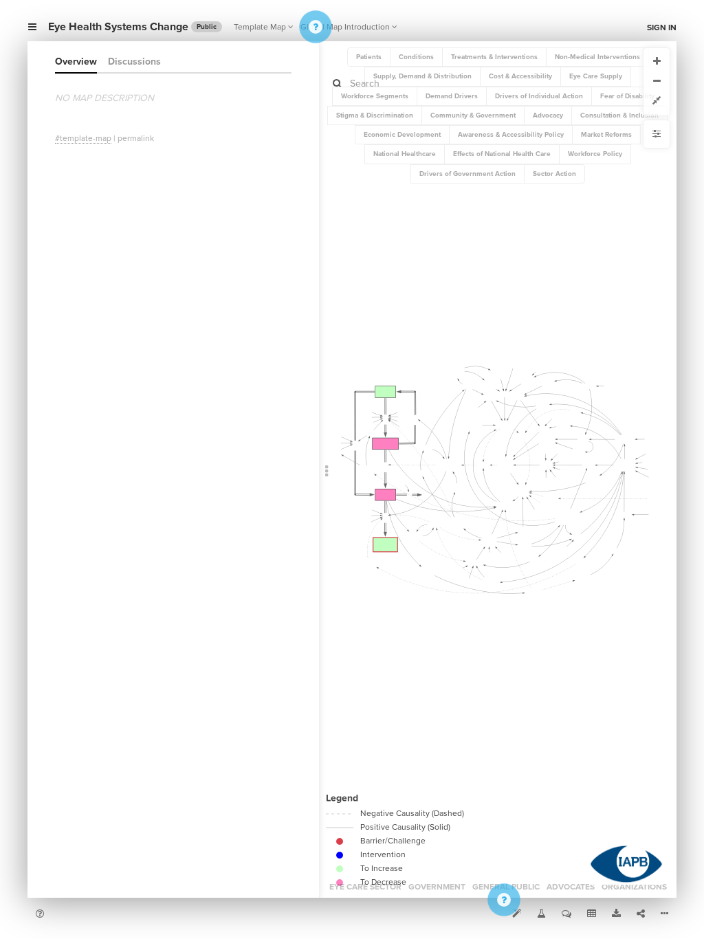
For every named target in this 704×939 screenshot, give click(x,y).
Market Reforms (606, 135)
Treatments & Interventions (494, 57)
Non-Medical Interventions (597, 57)
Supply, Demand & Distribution (422, 76)
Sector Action (554, 174)
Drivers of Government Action (467, 174)
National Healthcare (404, 154)
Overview (76, 61)
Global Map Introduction (345, 27)
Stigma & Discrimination (374, 115)
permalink (136, 138)
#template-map (83, 138)
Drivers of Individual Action (539, 96)
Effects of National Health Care (502, 154)
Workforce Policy (595, 154)
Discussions (134, 61)
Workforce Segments (374, 96)
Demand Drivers (452, 96)
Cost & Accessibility (520, 76)
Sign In (661, 27)
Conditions (416, 57)
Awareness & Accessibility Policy (511, 135)
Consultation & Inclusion (619, 115)
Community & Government (473, 115)
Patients (369, 57)
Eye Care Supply (595, 76)
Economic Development (402, 135)
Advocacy (548, 115)
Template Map (260, 27)
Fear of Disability (627, 96)
